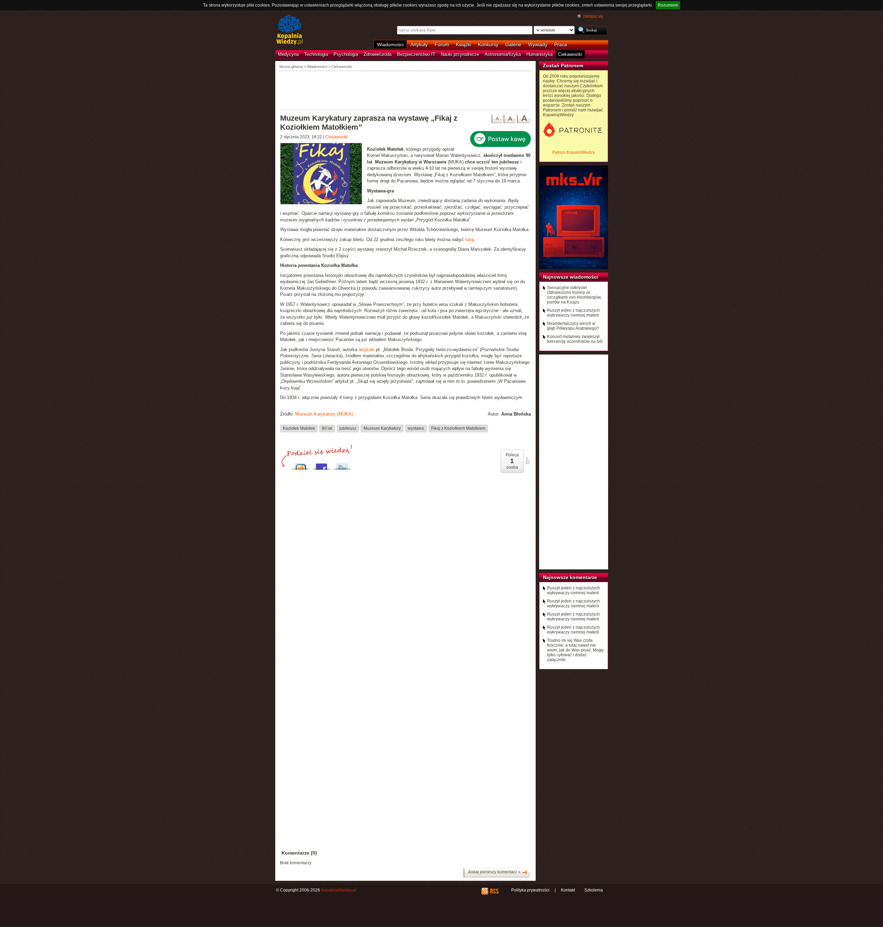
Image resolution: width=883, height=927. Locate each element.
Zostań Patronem (563, 65)
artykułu (367, 349)
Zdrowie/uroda (377, 54)
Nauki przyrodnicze (460, 54)
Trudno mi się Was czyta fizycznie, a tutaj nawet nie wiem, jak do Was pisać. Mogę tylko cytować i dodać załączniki (575, 650)
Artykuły (419, 44)
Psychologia (346, 54)
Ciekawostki (570, 54)
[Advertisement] (405, 90)
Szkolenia (593, 890)
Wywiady (537, 44)
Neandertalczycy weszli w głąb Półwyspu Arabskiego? (573, 326)
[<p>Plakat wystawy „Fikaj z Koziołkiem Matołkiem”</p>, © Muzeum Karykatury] (323, 174)
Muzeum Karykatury (382, 428)
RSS (494, 891)
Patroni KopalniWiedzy (573, 152)
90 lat (327, 428)
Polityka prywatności (530, 890)
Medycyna (288, 54)
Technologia (316, 54)
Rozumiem (668, 5)
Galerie (513, 44)
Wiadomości (390, 44)
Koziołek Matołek (299, 428)
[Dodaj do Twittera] (342, 465)
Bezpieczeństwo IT (416, 54)
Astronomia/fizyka (503, 54)
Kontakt (568, 890)
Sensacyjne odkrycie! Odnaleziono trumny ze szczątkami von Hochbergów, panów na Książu (574, 295)
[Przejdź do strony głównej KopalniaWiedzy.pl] (289, 30)
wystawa (416, 428)
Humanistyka (539, 54)
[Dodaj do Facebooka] (321, 465)
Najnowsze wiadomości (570, 277)
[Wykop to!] (300, 465)
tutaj (469, 239)
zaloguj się (593, 16)
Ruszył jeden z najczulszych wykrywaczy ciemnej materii (573, 313)
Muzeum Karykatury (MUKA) (324, 414)
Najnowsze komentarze (570, 577)
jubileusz (347, 428)
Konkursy (488, 44)
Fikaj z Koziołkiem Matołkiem (458, 428)
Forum (442, 44)
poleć (527, 461)
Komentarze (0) (299, 853)
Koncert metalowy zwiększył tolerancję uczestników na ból (575, 339)
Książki (463, 44)
